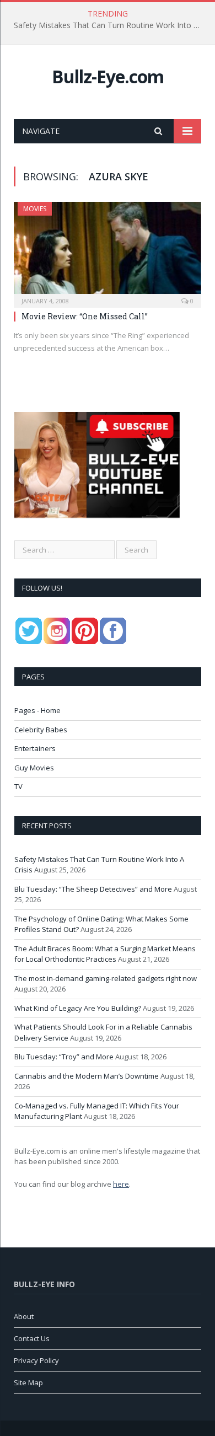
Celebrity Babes (40, 730)
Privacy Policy (36, 1360)
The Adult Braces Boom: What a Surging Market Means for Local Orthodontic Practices (105, 954)
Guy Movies (34, 768)
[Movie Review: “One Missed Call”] (107, 251)
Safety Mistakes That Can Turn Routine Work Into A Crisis (110, 25)
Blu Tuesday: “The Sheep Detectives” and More (93, 889)
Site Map (28, 1382)
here (121, 1184)
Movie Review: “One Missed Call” (85, 316)
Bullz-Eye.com (108, 76)
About (24, 1316)
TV (18, 786)
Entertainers (35, 748)
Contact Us (32, 1338)
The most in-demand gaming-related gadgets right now (105, 978)
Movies (34, 208)
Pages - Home (37, 710)
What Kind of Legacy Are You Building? (77, 1008)
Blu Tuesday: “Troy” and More (64, 1057)
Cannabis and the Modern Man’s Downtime (86, 1076)
